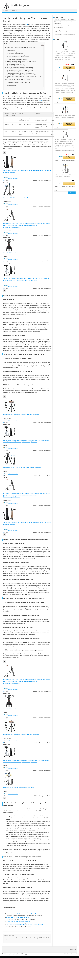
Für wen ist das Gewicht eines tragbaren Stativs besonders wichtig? (21, 48)
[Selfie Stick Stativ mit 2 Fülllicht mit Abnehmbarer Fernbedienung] (8, 785)
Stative (40, 100)
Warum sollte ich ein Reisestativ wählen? (16, 910)
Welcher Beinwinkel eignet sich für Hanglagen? (64, 19)
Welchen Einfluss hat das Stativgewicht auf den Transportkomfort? (22, 74)
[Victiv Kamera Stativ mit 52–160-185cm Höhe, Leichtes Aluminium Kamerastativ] (9, 465)
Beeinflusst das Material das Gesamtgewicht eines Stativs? (20, 70)
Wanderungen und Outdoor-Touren (15, 62)
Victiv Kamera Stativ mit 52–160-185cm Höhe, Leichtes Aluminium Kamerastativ (22, 467)
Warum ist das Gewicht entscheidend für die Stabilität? (19, 80)
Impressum (73, 949)
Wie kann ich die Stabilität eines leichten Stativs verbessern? (21, 73)
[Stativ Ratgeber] (6, 8)
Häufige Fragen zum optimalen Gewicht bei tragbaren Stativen (20, 67)
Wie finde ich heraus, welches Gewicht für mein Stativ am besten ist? (22, 68)
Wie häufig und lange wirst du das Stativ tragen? (18, 56)
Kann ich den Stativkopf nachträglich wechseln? (18, 921)
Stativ (26, 24)
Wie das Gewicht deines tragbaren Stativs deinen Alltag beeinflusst (21, 61)
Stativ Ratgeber (20, 5)
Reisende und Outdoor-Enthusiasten (15, 53)
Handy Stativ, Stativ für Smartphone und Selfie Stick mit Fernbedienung (20, 198)
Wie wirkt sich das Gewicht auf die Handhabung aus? (19, 82)
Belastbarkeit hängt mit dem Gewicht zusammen (18, 83)
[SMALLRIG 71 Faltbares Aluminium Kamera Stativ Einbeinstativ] (9, 251)
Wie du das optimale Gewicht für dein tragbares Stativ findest (20, 55)
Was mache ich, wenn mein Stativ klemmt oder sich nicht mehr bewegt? (24, 924)
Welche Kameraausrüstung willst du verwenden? (18, 58)
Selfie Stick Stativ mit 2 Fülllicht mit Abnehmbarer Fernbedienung (18, 787)
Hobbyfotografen (12, 50)
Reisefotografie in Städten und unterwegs (17, 64)
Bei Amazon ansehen (13, 178)
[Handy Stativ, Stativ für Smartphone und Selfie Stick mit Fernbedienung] (8, 196)
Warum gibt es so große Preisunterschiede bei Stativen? (21, 913)
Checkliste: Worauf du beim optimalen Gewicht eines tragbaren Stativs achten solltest (23, 77)
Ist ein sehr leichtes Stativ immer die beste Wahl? (18, 71)
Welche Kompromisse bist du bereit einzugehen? (18, 59)
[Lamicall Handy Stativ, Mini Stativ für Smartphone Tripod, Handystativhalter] (9, 412)
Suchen (55, 190)
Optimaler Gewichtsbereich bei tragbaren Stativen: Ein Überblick (20, 47)
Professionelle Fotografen (13, 51)
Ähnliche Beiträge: (12, 85)
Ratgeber (14, 10)
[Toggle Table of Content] (42, 44)
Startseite (6, 10)
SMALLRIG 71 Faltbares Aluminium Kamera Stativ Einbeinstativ (18, 252)
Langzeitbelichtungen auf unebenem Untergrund (18, 65)
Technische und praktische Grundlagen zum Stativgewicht (19, 79)
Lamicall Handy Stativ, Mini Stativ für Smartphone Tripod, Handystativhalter (21, 414)
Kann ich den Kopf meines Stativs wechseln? (17, 917)
